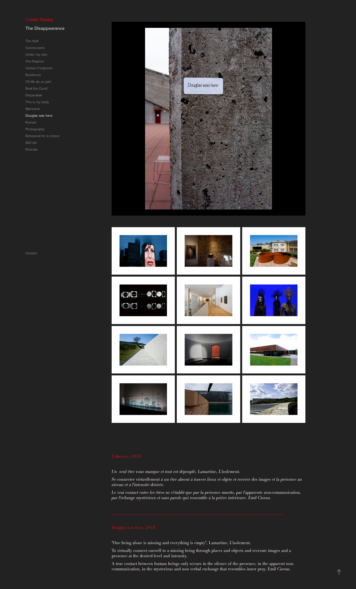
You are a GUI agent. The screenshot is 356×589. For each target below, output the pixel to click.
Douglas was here (39, 115)
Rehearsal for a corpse (42, 135)
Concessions (35, 47)
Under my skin (36, 54)
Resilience (33, 74)
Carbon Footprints (39, 68)
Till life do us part (38, 81)
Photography (35, 129)
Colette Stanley (39, 19)
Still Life (31, 142)
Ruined (30, 122)
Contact (31, 253)
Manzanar (32, 108)
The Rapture (34, 61)
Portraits (31, 149)
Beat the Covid (36, 88)
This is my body (37, 102)
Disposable (33, 95)
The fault (32, 41)
